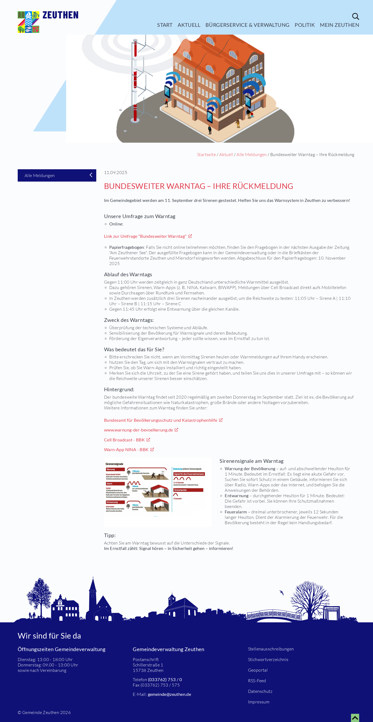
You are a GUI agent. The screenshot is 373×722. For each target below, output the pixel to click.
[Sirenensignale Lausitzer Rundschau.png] (158, 492)
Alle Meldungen (252, 154)
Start (164, 25)
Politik (305, 25)
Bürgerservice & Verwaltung (247, 25)
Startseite (206, 154)
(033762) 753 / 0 (165, 679)
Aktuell (189, 25)
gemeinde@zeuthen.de (169, 694)
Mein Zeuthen (339, 25)
